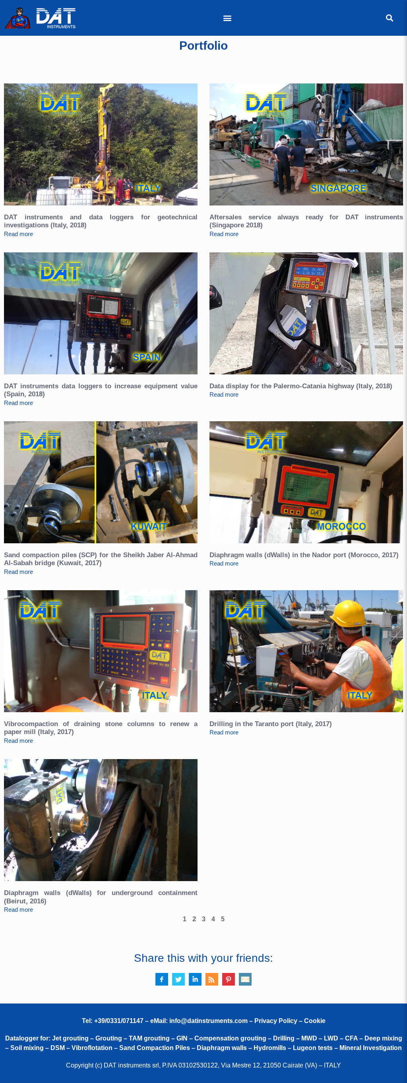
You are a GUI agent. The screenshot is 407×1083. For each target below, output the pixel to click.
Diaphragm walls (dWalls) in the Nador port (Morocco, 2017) (304, 555)
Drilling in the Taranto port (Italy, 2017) (270, 724)
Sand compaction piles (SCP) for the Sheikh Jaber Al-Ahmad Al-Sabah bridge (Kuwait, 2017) (101, 559)
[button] (227, 18)
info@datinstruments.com (208, 1020)
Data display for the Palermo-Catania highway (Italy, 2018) (300, 386)
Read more (18, 234)
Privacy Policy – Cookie (290, 1020)
